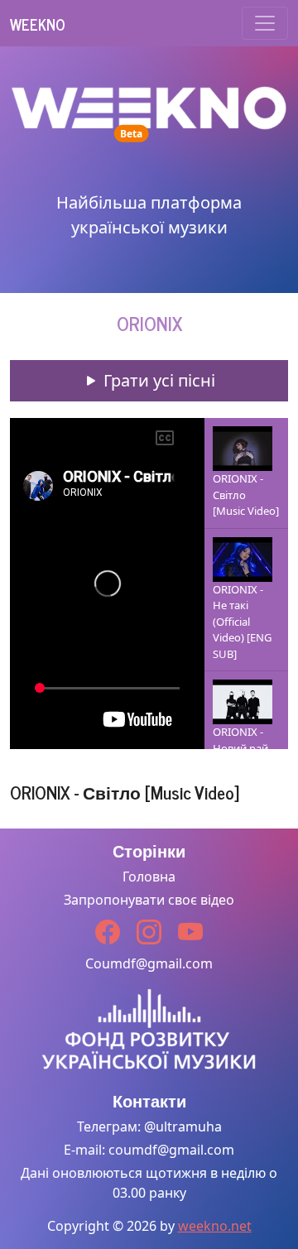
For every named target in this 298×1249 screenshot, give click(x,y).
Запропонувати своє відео (149, 900)
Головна (149, 876)
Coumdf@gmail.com (149, 963)
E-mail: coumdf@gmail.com (149, 1150)
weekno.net (215, 1226)
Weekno (37, 24)
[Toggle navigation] (265, 23)
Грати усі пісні (157, 380)
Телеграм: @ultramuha (149, 1126)
